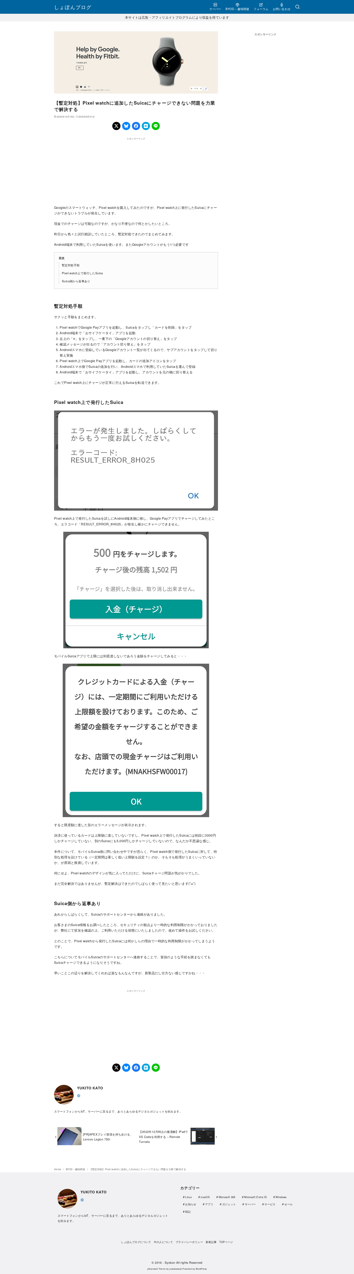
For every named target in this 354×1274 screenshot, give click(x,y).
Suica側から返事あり (76, 281)
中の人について (163, 1242)
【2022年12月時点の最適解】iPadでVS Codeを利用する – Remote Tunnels (163, 1136)
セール (288, 1204)
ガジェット (229, 1204)
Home (58, 1169)
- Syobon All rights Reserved (182, 1262)
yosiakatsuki (175, 1268)
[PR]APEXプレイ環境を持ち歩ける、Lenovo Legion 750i (108, 1136)
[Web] (78, 1095)
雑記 (188, 1211)
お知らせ (190, 1204)
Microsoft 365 (227, 1197)
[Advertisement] (136, 169)
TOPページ (226, 1242)
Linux (188, 1197)
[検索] (297, 7)
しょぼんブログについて (136, 1242)
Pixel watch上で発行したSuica (82, 273)
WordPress (201, 1268)
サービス (269, 1204)
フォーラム (261, 9)
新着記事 (211, 1242)
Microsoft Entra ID (255, 1197)
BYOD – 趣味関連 (237, 9)
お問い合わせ (281, 9)
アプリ (209, 1204)
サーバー (215, 9)
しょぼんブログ (73, 6)
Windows (281, 1197)
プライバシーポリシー (189, 1242)
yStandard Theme (156, 1268)
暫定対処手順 (70, 265)
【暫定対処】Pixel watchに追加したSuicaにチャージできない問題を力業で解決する (138, 1169)
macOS (205, 1197)
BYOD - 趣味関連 (76, 1169)
